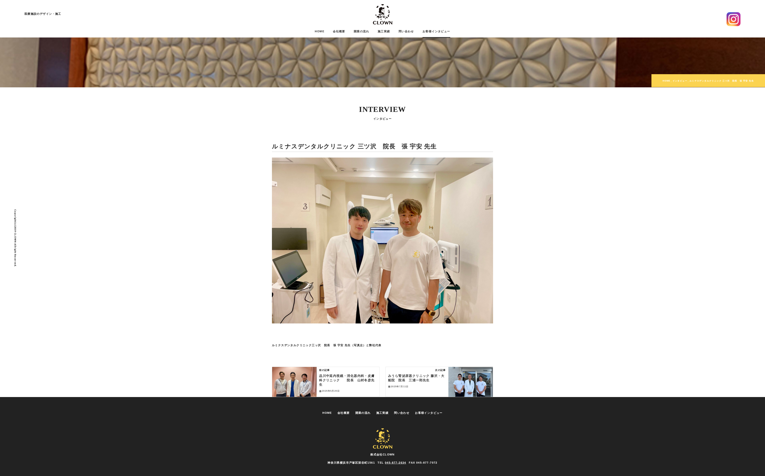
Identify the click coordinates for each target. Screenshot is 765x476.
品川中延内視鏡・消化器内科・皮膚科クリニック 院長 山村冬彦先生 (347, 380)
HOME (327, 412)
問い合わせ (401, 412)
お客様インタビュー (429, 412)
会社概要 (343, 412)
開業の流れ (363, 412)
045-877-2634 (395, 462)
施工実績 (382, 412)
